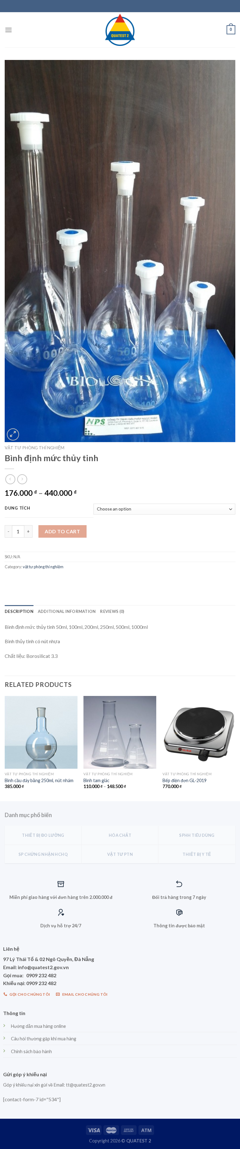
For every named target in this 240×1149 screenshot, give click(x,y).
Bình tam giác (96, 780)
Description (19, 611)
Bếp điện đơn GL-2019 (184, 780)
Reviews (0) (112, 611)
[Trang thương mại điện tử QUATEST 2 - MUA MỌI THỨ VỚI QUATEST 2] (120, 29)
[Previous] (5, 748)
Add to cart (62, 531)
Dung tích (17, 508)
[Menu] (8, 29)
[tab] (19, 611)
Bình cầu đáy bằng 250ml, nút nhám (39, 780)
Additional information (67, 611)
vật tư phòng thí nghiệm (34, 447)
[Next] (235, 748)
